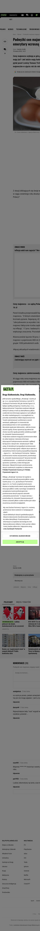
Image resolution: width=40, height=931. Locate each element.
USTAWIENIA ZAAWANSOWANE (20, 536)
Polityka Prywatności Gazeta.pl (13, 470)
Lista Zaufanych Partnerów (12, 529)
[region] (20, 465)
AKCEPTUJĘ (20, 542)
